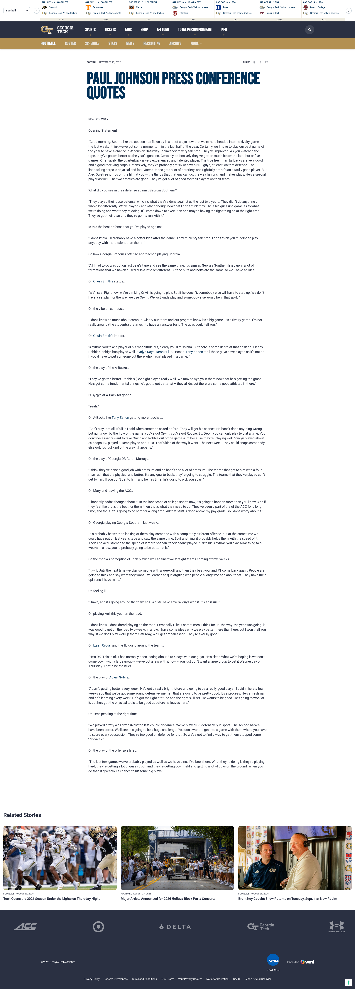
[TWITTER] (254, 62)
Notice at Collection (217, 979)
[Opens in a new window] (25, 926)
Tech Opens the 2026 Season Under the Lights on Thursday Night (51, 899)
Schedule (92, 43)
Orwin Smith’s (103, 281)
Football (92, 62)
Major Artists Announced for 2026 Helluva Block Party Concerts (168, 899)
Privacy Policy (92, 979)
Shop (144, 29)
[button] (37, 11)
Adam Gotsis (118, 677)
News (130, 43)
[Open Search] (309, 29)
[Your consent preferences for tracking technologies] (348, 982)
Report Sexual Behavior (258, 979)
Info (224, 29)
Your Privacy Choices (190, 979)
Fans (128, 29)
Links (62, 19)
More (195, 43)
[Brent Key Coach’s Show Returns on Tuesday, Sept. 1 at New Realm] (295, 858)
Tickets (110, 29)
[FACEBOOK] (260, 62)
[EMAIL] (266, 62)
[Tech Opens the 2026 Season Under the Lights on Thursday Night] (60, 858)
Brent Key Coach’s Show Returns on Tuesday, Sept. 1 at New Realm (287, 899)
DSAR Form (167, 979)
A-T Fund (163, 29)
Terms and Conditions (144, 979)
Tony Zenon (194, 352)
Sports (90, 29)
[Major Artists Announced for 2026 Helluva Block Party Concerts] (177, 858)
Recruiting (151, 43)
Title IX (237, 979)
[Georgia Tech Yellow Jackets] (57, 29)
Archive (175, 43)
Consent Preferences (116, 979)
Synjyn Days (145, 352)
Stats (113, 43)
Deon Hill (162, 352)
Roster (70, 43)
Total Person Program (195, 29)
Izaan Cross (102, 645)
